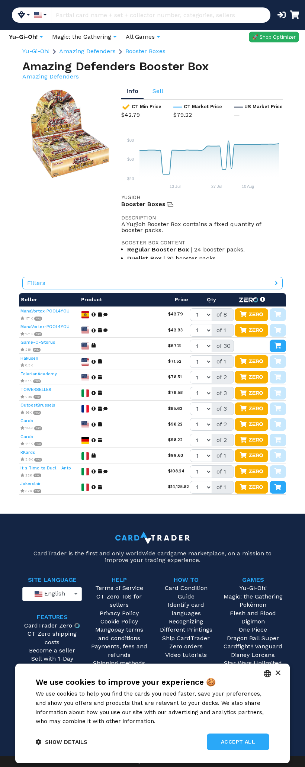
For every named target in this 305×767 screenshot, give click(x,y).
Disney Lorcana (253, 654)
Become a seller (52, 650)
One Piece (253, 629)
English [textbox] (53, 593)
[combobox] (52, 594)
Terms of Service (119, 587)
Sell (157, 90)
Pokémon (253, 604)
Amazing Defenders (87, 51)
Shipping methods (119, 663)
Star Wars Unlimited (253, 663)
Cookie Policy (119, 621)
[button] (61, 741)
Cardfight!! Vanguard (253, 646)
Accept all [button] (238, 742)
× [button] (277, 673)
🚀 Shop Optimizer (274, 37)
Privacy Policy (119, 613)
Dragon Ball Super (253, 638)
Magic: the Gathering (253, 596)
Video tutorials (186, 654)
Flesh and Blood (253, 613)
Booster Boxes (145, 51)
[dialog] (152, 713)
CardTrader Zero (48, 625)
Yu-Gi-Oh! (35, 51)
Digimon (253, 621)
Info (132, 90)
